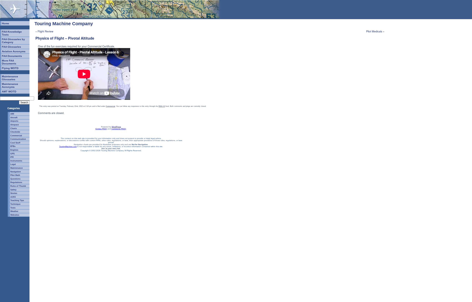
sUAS (13, 197)
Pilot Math (15, 175)
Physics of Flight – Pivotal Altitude (64, 38)
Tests (12, 208)
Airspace (14, 125)
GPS (12, 153)
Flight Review (45, 31)
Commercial (16, 135)
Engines (14, 150)
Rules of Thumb (18, 186)
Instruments (16, 161)
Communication (18, 139)
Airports (14, 121)
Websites (14, 215)
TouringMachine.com (68, 146)
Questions (15, 179)
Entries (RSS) (101, 129)
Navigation (15, 172)
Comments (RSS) (118, 129)
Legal (13, 164)
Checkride (15, 132)
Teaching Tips (17, 200)
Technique (15, 204)
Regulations (16, 182)
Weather (14, 211)
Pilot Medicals (374, 31)
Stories (13, 193)
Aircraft (14, 117)
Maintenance (16, 168)
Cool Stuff (15, 143)
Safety (13, 190)
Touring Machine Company (63, 23)
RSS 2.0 (162, 106)
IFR (12, 157)
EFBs (12, 146)
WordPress (116, 127)
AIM (12, 114)
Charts (13, 128)
